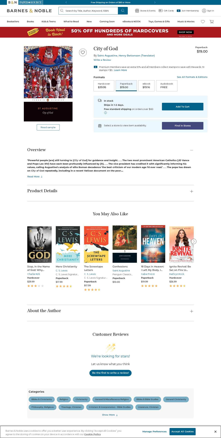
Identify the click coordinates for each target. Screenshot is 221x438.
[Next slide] (193, 241)
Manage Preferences (154, 431)
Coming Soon (107, 21)
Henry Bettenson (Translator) (137, 55)
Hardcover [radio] (104, 85)
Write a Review (102, 60)
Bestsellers (13, 21)
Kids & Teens (49, 21)
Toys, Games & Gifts (159, 21)
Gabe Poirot (148, 274)
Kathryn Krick (176, 274)
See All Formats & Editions (192, 77)
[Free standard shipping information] (105, 112)
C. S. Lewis (61, 270)
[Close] (215, 431)
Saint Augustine (107, 55)
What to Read (71, 21)
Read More (33, 176)
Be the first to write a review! (110, 372)
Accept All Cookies (182, 431)
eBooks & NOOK (132, 21)
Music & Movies (185, 21)
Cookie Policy (92, 434)
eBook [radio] (146, 85)
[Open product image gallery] (48, 83)
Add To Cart (183, 106)
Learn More (120, 70)
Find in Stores (183, 125)
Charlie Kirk (33, 274)
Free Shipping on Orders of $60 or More (110, 2)
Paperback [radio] (126, 85)
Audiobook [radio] (166, 85)
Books (30, 21)
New (89, 21)
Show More (108, 414)
